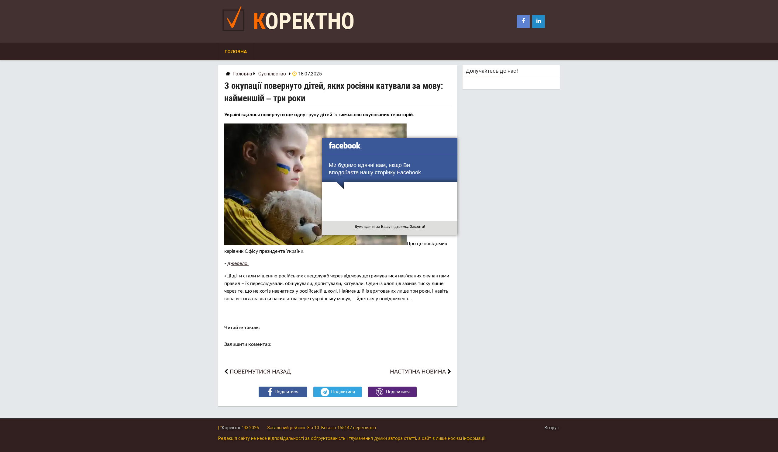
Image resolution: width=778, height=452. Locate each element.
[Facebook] (523, 21)
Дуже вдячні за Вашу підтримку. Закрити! (390, 226)
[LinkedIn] (538, 21)
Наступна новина (418, 371)
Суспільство (272, 74)
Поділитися (286, 392)
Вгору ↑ (552, 427)
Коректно (304, 21)
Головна (236, 51)
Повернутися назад (260, 371)
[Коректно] (235, 33)
